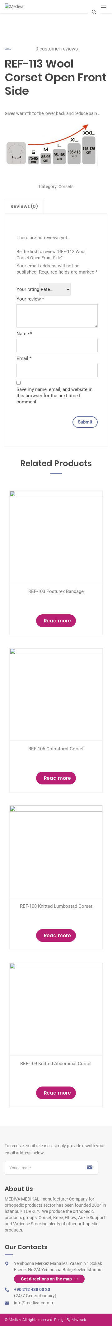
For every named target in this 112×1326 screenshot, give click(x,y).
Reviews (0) (24, 206)
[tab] (24, 206)
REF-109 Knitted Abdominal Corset (56, 1063)
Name (24, 333)
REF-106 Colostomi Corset (56, 749)
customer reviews (56, 49)
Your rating (27, 289)
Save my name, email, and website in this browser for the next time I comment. (54, 396)
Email (23, 358)
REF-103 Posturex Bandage (56, 591)
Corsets (65, 186)
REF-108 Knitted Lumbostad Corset (56, 906)
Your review (30, 299)
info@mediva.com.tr (34, 1302)
